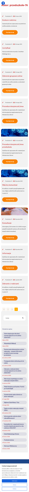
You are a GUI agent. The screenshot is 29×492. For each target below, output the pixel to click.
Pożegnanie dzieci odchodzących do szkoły (14, 362)
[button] (3, 3)
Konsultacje (6, 223)
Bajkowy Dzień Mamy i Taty (11, 402)
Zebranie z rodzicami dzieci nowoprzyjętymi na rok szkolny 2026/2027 (12, 371)
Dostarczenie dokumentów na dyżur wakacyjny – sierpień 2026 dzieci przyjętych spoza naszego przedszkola (14, 352)
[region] (14, 477)
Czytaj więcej (10, 32)
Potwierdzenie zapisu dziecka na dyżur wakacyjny (13, 395)
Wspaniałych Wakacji (10, 343)
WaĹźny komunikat (9, 185)
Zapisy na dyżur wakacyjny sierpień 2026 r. (13, 409)
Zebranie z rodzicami (10, 283)
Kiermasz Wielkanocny (10, 446)
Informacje (6, 253)
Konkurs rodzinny (9, 20)
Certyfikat (6, 48)
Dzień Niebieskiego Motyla (11, 434)
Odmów (14, 488)
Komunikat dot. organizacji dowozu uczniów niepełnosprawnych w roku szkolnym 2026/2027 (14, 426)
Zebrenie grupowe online (12, 76)
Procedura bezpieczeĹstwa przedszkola (12, 145)
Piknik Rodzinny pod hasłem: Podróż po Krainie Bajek (14, 387)
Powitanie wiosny (9, 440)
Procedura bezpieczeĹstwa (12, 106)
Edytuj (14, 484)
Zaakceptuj (14, 480)
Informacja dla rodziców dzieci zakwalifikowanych (12, 417)
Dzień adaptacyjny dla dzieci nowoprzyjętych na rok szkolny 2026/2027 (12, 335)
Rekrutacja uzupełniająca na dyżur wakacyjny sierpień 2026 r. (13, 379)
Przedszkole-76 (8, 16)
